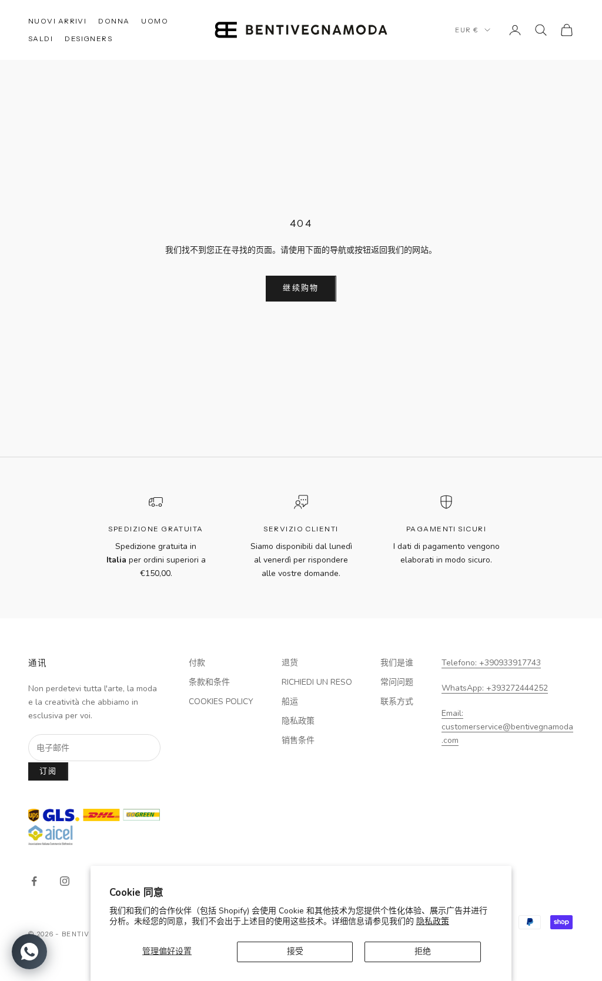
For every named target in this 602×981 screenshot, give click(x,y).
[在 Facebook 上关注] (34, 881)
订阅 (48, 771)
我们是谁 (396, 662)
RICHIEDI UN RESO (317, 682)
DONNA (113, 20)
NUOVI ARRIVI (57, 20)
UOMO (154, 20)
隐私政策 (432, 921)
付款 (197, 662)
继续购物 (301, 288)
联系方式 (396, 701)
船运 (290, 701)
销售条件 (298, 740)
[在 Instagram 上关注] (65, 881)
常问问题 (396, 682)
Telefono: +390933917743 (491, 662)
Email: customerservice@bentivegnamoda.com (507, 727)
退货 (290, 662)
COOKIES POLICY (221, 701)
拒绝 (422, 951)
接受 (295, 951)
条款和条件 (209, 682)
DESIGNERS (88, 38)
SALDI (40, 38)
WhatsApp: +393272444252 (495, 688)
